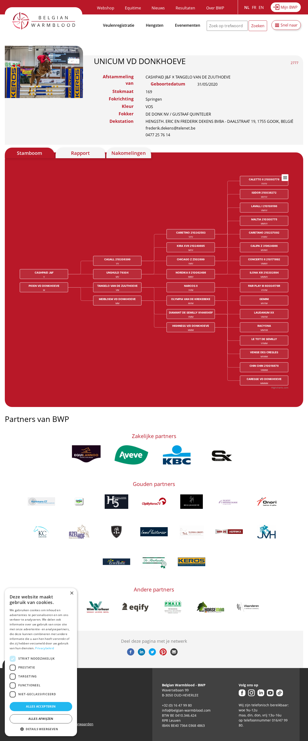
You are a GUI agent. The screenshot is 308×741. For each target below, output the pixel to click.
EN (261, 7)
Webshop (105, 8)
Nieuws (158, 8)
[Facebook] (130, 654)
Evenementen (187, 25)
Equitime (133, 8)
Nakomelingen (128, 153)
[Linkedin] (141, 654)
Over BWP (215, 8)
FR (254, 7)
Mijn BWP (289, 7)
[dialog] (41, 662)
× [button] (71, 593)
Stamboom (29, 153)
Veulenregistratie (118, 25)
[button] (41, 729)
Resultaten (185, 8)
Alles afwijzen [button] (40, 719)
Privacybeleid (44, 648)
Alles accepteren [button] (41, 706)
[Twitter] (152, 654)
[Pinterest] (163, 654)
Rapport (80, 153)
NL (247, 7)
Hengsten (154, 25)
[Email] (174, 654)
